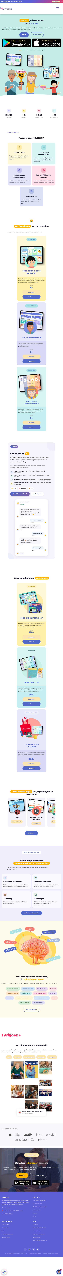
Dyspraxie (53, 988)
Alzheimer (52, 993)
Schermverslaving (13, 993)
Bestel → (22, 1175)
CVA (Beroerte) (26, 993)
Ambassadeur (36, 1237)
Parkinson (9, 998)
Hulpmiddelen (5, 1228)
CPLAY (34, 1216)
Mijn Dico (35, 1213)
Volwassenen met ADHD (41, 998)
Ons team (35, 1224)
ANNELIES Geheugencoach (40, 1207)
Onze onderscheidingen (39, 1228)
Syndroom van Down (40, 993)
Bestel (24, 34)
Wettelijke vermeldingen (35, 1253)
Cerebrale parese (38, 1002)
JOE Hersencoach (37, 1203)
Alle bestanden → (31, 1009)
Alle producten (6, 1237)
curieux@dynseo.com (9, 1208)
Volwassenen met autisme (23, 998)
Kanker (54, 998)
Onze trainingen (38, 1175)
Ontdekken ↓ (37, 34)
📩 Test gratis (37, 494)
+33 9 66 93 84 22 (8, 1214)
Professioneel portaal (7, 1234)
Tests (3, 1231)
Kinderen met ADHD (28, 988)
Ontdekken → (56, 1)
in (33, 1249)
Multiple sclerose (24, 1002)
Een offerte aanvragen (39, 1234)
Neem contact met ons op (40, 1240)
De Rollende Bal (37, 1210)
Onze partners (36, 1231)
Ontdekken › (31, 292)
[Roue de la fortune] (4, 1272)
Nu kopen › (31, 296)
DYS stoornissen (41, 988)
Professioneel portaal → (31, 913)
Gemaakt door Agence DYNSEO (50, 1253)
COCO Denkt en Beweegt (39, 1200)
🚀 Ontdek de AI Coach (20, 494)
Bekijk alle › (31, 833)
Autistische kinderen (13, 988)
